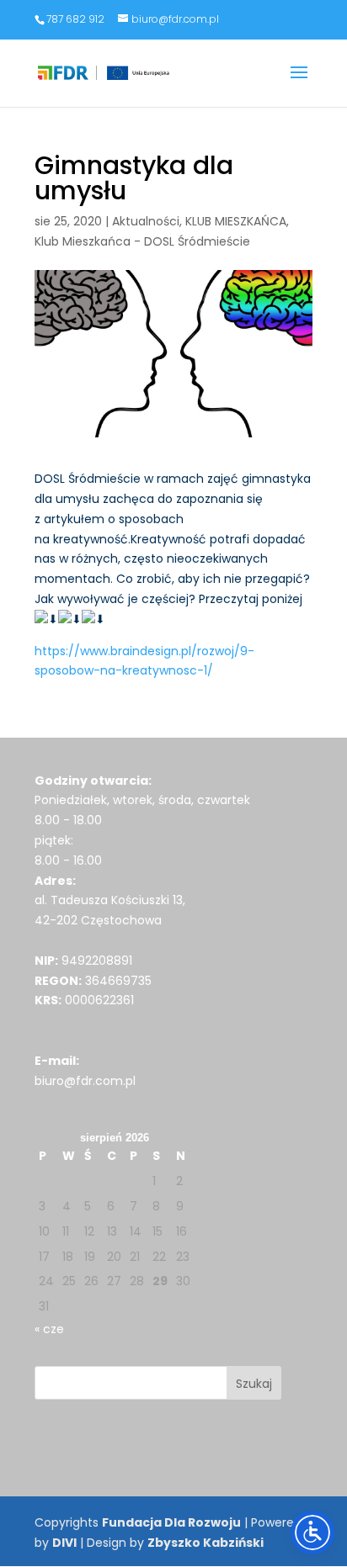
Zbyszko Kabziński (205, 1542)
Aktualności (145, 221)
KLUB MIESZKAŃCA (235, 221)
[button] (299, 83)
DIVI (64, 1542)
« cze (49, 1329)
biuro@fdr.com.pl (85, 1080)
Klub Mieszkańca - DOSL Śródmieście (142, 241)
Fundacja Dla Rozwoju (171, 1522)
